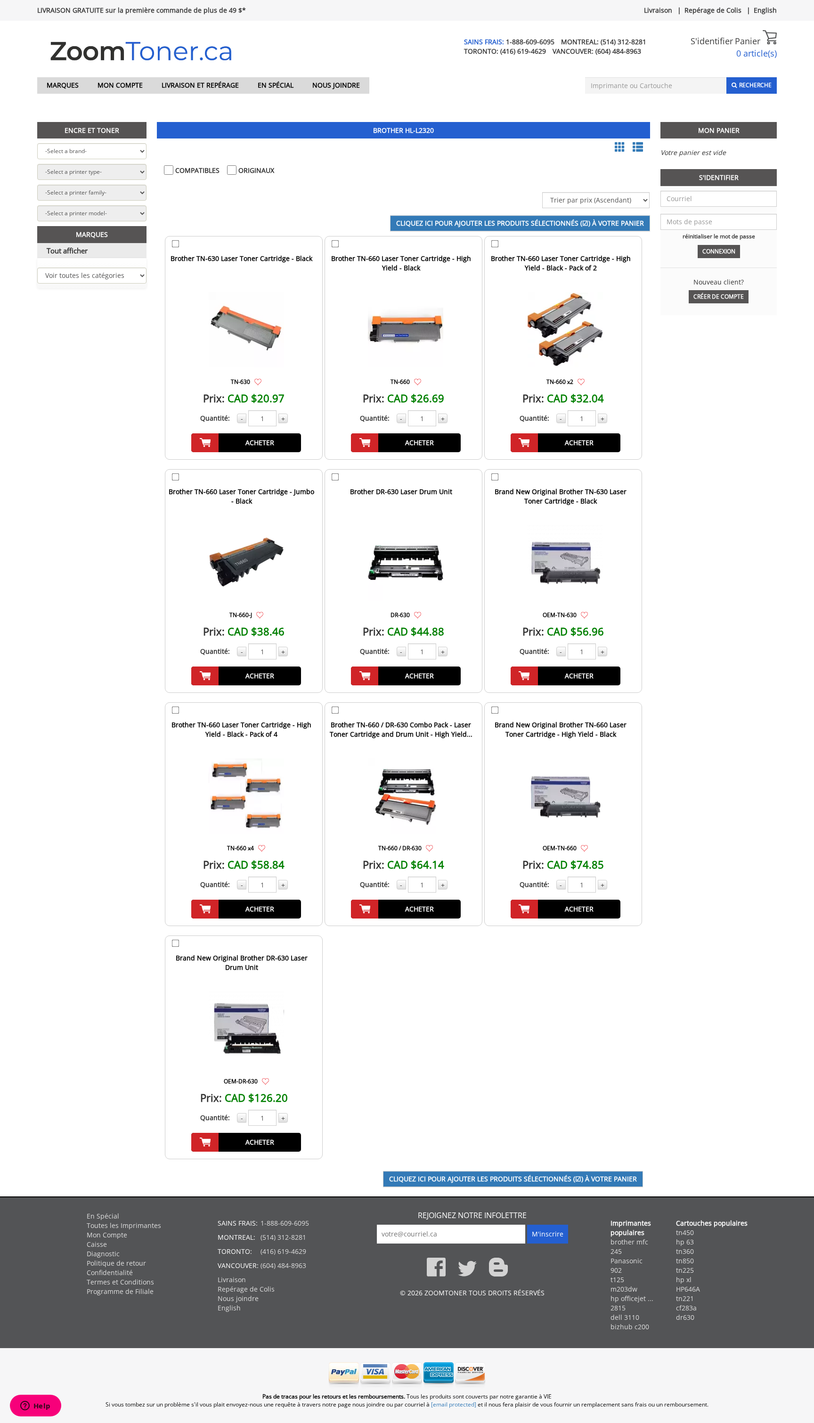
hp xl (684, 1279)
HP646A (688, 1289)
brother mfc (629, 1241)
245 (616, 1251)
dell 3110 (624, 1317)
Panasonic (626, 1260)
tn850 (685, 1260)
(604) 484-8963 (618, 51)
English (765, 10)
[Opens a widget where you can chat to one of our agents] (35, 1406)
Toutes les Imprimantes (124, 1225)
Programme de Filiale (120, 1291)
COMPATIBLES (196, 170)
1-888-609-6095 (530, 41)
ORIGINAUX (255, 170)
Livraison (658, 10)
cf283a (686, 1307)
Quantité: (215, 418)
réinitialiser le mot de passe (719, 236)
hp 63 (685, 1241)
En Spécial (275, 85)
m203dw (623, 1289)
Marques (63, 85)
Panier (749, 41)
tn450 (685, 1232)
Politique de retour (116, 1263)
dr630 (685, 1317)
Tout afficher (67, 250)
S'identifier (712, 41)
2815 (618, 1307)
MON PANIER (719, 130)
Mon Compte (120, 85)
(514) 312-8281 (623, 41)
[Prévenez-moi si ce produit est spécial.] (257, 381)
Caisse (97, 1244)
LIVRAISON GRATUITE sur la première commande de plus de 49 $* (141, 10)
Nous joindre (336, 85)
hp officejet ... (631, 1298)
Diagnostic (103, 1253)
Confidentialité (110, 1272)
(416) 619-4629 (523, 51)
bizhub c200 (629, 1326)
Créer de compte (718, 297)
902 (616, 1270)
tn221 (685, 1298)
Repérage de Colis (712, 10)
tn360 (685, 1251)
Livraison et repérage (200, 85)
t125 (617, 1279)
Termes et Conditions (120, 1281)
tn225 (685, 1270)
